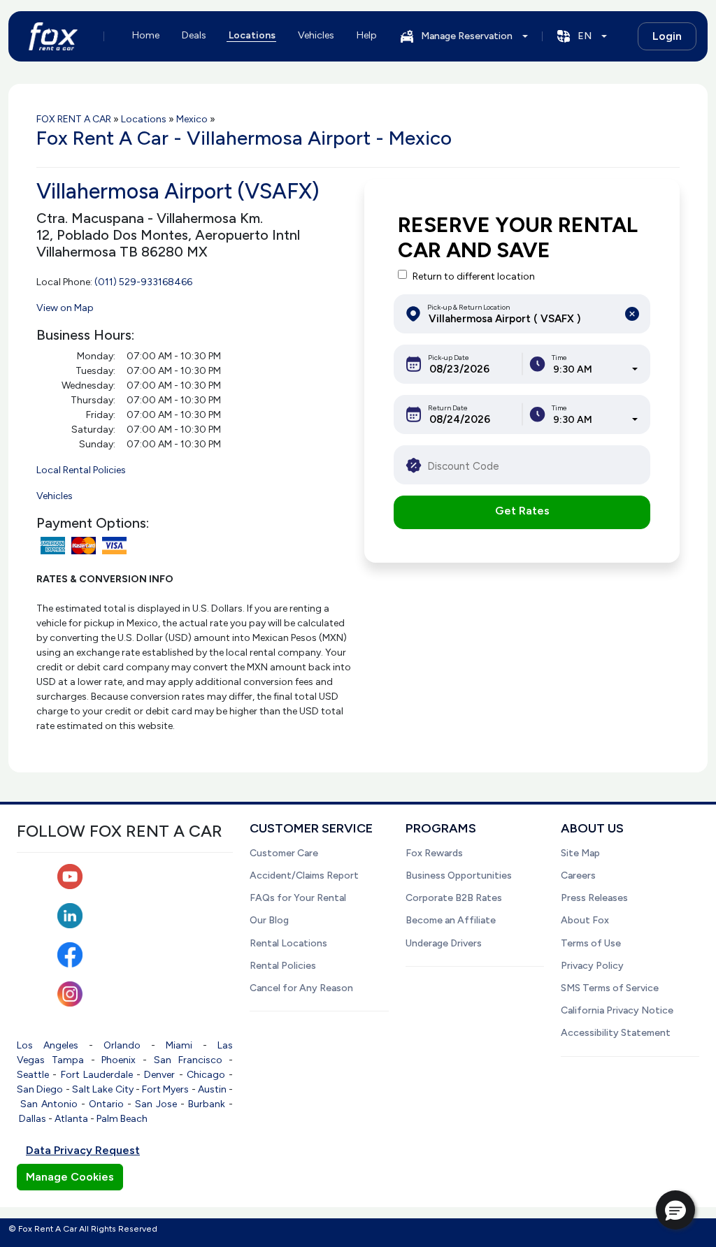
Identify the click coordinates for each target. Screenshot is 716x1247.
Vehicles (316, 35)
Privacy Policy (592, 966)
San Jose (156, 1104)
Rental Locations (288, 943)
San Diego (40, 1089)
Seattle (33, 1075)
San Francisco (188, 1060)
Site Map (580, 853)
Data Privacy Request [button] (83, 1150)
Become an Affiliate (451, 920)
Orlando (122, 1045)
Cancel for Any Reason (301, 988)
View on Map (65, 308)
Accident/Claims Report (304, 875)
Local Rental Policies (81, 470)
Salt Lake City (103, 1089)
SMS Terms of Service (610, 988)
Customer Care (284, 853)
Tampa (68, 1060)
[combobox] (595, 369)
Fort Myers (165, 1089)
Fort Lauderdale (97, 1075)
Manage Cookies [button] (70, 1176)
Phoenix (118, 1060)
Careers (578, 875)
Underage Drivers (444, 943)
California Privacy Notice (617, 1010)
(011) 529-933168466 (143, 282)
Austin (212, 1089)
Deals (194, 35)
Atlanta (71, 1119)
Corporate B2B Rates (454, 898)
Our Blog (269, 920)
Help (367, 35)
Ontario (106, 1104)
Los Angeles (47, 1045)
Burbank (206, 1104)
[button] (675, 1210)
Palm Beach (122, 1119)
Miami (179, 1045)
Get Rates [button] (522, 510)
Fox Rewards (434, 853)
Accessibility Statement (616, 1033)
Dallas (32, 1119)
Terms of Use (591, 943)
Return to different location (474, 276)
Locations (252, 35)
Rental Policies (283, 966)
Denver (159, 1075)
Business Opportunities (459, 875)
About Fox (585, 920)
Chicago (206, 1075)
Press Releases (594, 898)
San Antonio (49, 1104)
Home (145, 35)
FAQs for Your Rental (298, 898)
